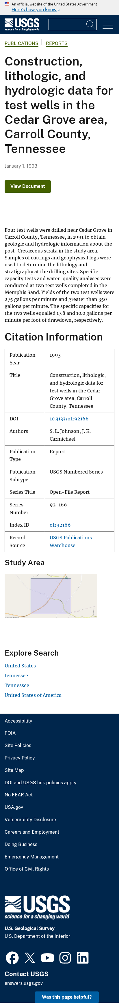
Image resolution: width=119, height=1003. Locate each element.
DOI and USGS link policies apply (41, 782)
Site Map (14, 770)
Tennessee (17, 685)
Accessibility (18, 721)
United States (20, 666)
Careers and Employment (32, 832)
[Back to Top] (98, 982)
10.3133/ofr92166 (69, 419)
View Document (27, 186)
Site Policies (18, 745)
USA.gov (14, 807)
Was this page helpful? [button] (67, 997)
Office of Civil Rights (27, 869)
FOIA (10, 733)
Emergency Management (32, 857)
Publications (21, 43)
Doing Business (21, 844)
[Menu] (107, 25)
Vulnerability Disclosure (30, 819)
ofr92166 (60, 525)
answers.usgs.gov (24, 983)
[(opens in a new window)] (12, 957)
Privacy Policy (20, 758)
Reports (57, 43)
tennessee (16, 675)
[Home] (22, 29)
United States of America (33, 695)
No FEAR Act (19, 795)
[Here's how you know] (59, 7)
